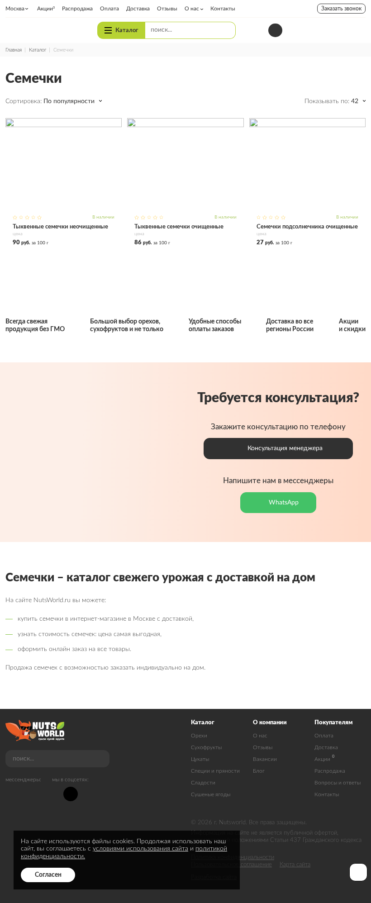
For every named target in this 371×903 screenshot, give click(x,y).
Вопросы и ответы (337, 782)
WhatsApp (284, 502)
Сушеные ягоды (210, 794)
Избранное (339, 30)
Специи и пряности (215, 771)
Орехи (199, 735)
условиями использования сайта (140, 849)
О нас (260, 735)
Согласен (48, 874)
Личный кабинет (320, 30)
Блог (259, 771)
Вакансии (265, 759)
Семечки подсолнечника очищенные (307, 182)
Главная (13, 50)
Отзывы (262, 747)
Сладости (203, 782)
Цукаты (200, 759)
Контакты (326, 794)
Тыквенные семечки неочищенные (63, 182)
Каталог (126, 30)
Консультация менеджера (285, 448)
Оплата (323, 735)
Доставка (326, 747)
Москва (14, 8)
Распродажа (329, 771)
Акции (322, 759)
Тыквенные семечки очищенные (185, 182)
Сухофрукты (206, 747)
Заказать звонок (341, 8)
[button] (72, 101)
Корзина (359, 30)
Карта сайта (295, 865)
